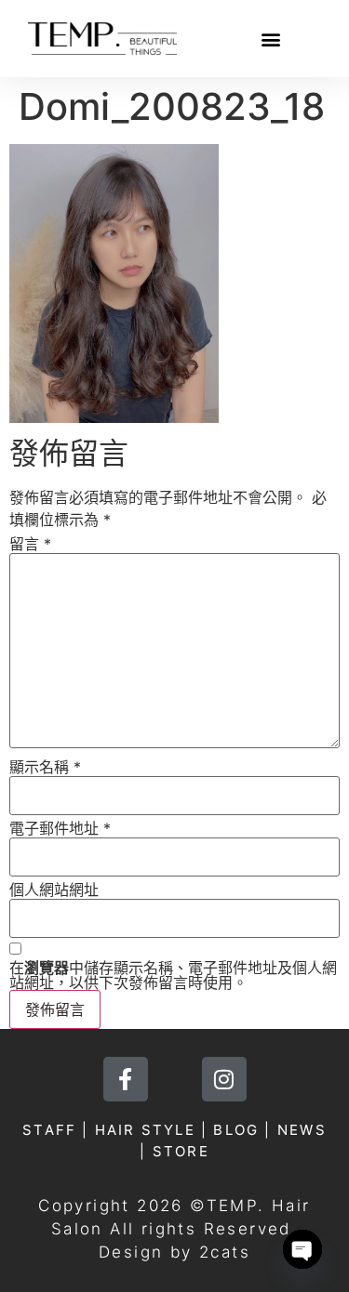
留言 (30, 543)
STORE (181, 1151)
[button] (270, 38)
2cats (224, 1252)
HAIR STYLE (145, 1130)
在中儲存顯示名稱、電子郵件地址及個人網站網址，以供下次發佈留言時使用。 (173, 975)
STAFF (49, 1130)
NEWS (302, 1130)
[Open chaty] (302, 1249)
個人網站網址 (54, 889)
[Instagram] (224, 1079)
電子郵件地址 (60, 828)
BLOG (236, 1130)
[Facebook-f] (125, 1079)
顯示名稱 (45, 766)
